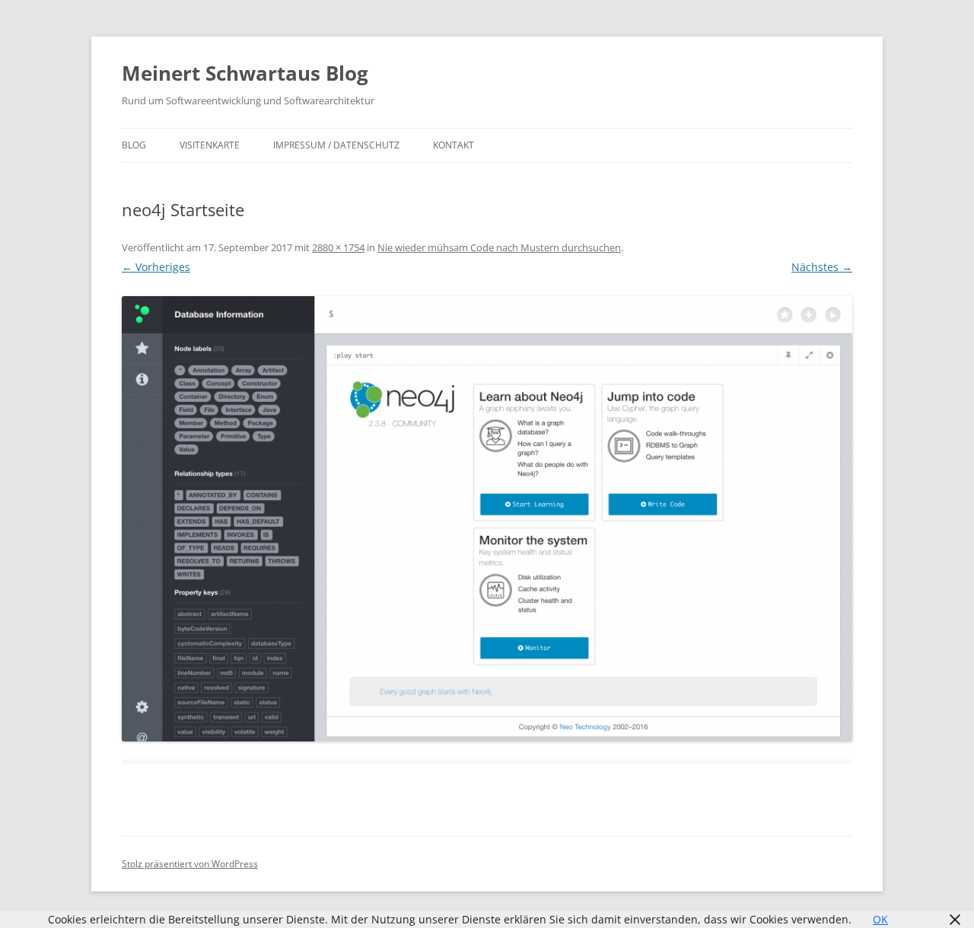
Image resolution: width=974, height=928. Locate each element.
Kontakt (453, 145)
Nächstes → (821, 267)
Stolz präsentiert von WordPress (190, 863)
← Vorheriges (156, 267)
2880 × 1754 (338, 247)
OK (880, 919)
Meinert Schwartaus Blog (245, 73)
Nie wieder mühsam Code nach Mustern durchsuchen (499, 247)
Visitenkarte (210, 145)
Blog (134, 145)
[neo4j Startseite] (487, 518)
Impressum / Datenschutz (336, 145)
